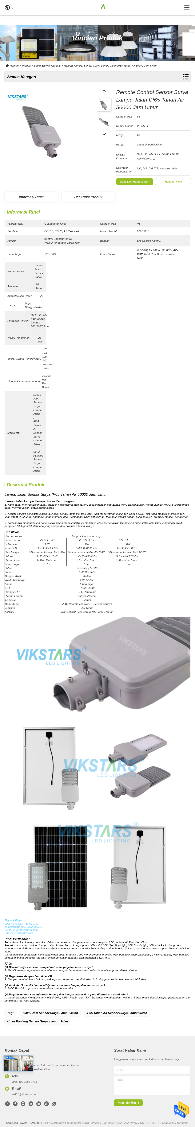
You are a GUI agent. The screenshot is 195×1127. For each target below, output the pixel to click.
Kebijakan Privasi (16, 1122)
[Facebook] (15, 1104)
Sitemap (35, 1122)
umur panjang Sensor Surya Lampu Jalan (37, 1021)
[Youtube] (31, 1104)
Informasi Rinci (31, 197)
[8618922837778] (54, 1104)
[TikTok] (46, 1104)
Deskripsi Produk (88, 197)
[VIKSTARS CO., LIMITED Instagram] (23, 1104)
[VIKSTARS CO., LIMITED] (99, 7)
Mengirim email (128, 1102)
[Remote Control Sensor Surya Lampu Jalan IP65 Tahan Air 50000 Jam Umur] (44, 127)
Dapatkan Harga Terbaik (134, 181)
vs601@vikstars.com (24, 1094)
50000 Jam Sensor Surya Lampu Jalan (50, 1013)
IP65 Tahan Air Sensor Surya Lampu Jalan (116, 1013)
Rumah (14, 65)
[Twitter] (7, 1104)
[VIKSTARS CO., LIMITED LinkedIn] (38, 1104)
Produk (26, 65)
